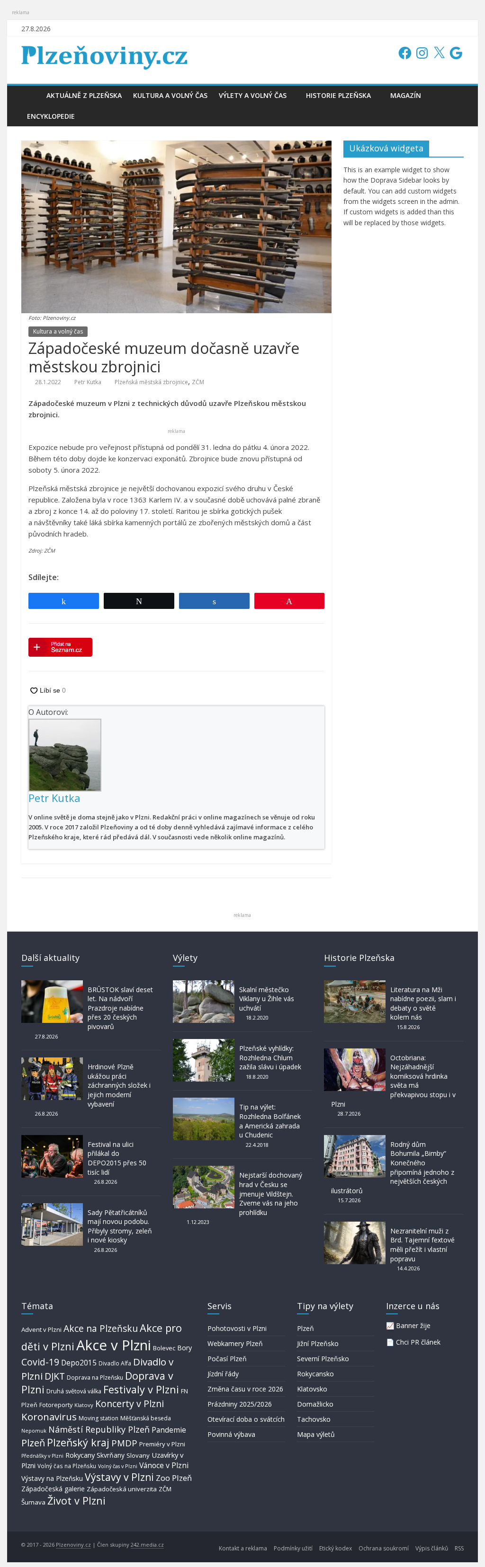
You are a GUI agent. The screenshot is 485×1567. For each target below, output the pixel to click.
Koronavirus (49, 1416)
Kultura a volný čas (170, 95)
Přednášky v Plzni (42, 1456)
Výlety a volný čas (253, 95)
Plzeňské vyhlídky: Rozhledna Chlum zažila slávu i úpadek (270, 1057)
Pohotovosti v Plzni (237, 1328)
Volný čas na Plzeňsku (66, 1466)
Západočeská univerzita (122, 1489)
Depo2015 (79, 1363)
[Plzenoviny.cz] (31, 95)
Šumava (33, 1502)
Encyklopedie (51, 116)
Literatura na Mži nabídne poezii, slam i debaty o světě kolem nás (423, 1003)
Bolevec (164, 1348)
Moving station (98, 1418)
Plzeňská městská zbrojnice (151, 382)
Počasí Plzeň (227, 1358)
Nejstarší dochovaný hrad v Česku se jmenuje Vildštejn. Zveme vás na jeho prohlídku (270, 1193)
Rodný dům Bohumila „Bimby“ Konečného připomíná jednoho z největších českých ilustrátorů (392, 1167)
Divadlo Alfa (115, 1363)
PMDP (124, 1443)
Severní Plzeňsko (323, 1358)
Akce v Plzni (113, 1345)
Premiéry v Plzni (162, 1444)
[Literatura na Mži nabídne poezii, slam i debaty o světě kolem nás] (355, 984)
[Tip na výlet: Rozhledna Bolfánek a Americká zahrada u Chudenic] (203, 1102)
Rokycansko (315, 1373)
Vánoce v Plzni (164, 1465)
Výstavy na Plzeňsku (52, 1478)
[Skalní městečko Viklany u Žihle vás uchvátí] (203, 984)
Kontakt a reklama (243, 1548)
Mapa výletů (316, 1434)
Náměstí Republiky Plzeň (99, 1429)
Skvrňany (111, 1455)
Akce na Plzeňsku (100, 1328)
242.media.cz (147, 1544)
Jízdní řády (223, 1373)
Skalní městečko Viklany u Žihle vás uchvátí (266, 998)
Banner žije (413, 1325)
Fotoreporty (55, 1404)
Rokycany (80, 1455)
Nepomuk (33, 1430)
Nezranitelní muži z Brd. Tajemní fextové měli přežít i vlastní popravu (422, 1244)
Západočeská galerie (53, 1488)
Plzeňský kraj (78, 1442)
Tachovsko (314, 1419)
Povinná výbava (231, 1434)
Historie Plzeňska (338, 95)
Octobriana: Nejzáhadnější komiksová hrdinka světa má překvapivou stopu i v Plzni (393, 1081)
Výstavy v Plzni (119, 1477)
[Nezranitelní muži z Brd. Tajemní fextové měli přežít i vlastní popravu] (355, 1226)
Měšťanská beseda (145, 1418)
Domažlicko (315, 1404)
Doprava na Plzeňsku (95, 1377)
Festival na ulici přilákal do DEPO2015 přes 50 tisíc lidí (117, 1158)
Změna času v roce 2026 (245, 1388)
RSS (459, 1548)
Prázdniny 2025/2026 (239, 1404)
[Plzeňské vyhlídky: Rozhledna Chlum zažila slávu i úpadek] (203, 1043)
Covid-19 (40, 1362)
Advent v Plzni (41, 1329)
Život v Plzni (76, 1500)
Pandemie (169, 1430)
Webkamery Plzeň (235, 1343)
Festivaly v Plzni (141, 1389)
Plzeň (33, 1442)
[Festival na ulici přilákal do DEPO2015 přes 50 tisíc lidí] (52, 1139)
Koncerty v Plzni (129, 1403)
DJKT (55, 1376)
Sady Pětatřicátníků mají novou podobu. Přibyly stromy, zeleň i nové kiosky (120, 1226)
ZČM (198, 382)
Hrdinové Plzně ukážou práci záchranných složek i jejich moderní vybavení (119, 1085)
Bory (184, 1347)
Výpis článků (431, 1548)
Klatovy (83, 1405)
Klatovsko (312, 1388)
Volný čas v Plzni (117, 1466)
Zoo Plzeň (174, 1477)
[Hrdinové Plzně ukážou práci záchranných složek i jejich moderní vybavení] (52, 1061)
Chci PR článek (418, 1342)
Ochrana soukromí (384, 1548)
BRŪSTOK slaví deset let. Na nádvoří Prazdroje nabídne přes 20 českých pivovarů (120, 1008)
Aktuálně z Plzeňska (84, 95)
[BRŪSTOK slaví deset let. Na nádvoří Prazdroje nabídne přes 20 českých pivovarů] (52, 984)
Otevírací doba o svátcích (246, 1419)
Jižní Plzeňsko (318, 1343)
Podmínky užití (293, 1548)
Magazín (405, 95)
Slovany (138, 1455)
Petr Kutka (87, 382)
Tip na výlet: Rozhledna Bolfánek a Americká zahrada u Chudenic (270, 1120)
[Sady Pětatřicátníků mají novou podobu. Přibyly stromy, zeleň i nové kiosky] (52, 1207)
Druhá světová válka (73, 1391)
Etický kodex (335, 1548)
